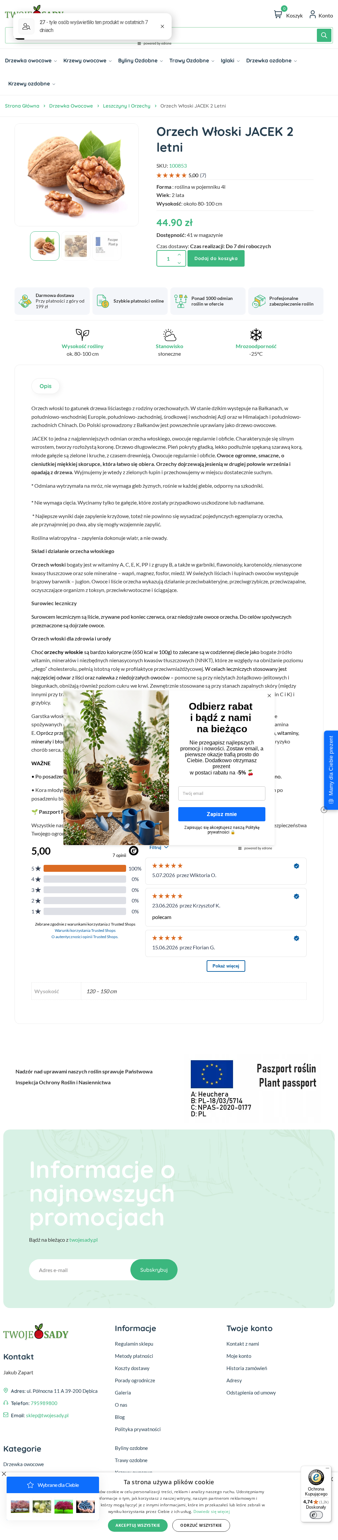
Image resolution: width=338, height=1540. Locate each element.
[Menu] (327, 1470)
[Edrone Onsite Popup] (169, 770)
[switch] (316, 1515)
